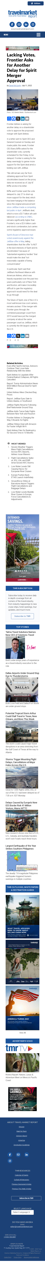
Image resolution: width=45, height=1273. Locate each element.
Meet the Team (21, 1131)
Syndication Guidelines (22, 1145)
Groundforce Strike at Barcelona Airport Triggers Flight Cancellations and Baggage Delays (22, 485)
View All (22, 1033)
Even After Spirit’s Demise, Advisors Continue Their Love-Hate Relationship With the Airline (22, 368)
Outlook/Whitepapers (21, 1180)
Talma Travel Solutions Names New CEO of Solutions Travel (21, 633)
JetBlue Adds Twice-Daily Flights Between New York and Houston (21, 412)
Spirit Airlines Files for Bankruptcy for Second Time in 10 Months (21, 431)
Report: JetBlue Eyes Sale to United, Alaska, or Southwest (19, 399)
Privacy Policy (18, 1257)
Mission (21, 1127)
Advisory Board (21, 1136)
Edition (37, 3)
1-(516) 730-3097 (10, 1237)
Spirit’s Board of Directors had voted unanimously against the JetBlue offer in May (20, 238)
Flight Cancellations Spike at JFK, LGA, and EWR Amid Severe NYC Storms (22, 460)
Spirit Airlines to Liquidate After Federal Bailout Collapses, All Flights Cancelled (22, 377)
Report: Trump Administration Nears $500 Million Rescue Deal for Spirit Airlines (22, 385)
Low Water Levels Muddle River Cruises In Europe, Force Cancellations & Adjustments (22, 496)
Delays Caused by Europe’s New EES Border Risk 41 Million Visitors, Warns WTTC (21, 805)
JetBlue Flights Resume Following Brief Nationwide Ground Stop (21, 406)
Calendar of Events (21, 1175)
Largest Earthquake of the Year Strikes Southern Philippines (21, 847)
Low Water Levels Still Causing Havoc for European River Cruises (21, 468)
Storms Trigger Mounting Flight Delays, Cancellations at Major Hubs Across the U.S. (21, 762)
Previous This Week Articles (21, 1189)
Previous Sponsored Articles (21, 1184)
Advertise (21, 1140)
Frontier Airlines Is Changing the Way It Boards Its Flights (20, 418)
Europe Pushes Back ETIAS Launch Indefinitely (22, 476)
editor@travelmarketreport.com (21, 1226)
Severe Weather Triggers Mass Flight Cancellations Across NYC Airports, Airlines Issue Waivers (22, 451)
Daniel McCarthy (15, 86)
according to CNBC (23, 217)
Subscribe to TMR (22, 616)
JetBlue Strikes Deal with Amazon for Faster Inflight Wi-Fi (21, 425)
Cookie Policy (7, 1257)
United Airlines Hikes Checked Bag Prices (21, 393)
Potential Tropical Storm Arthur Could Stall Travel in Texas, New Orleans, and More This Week (21, 716)
